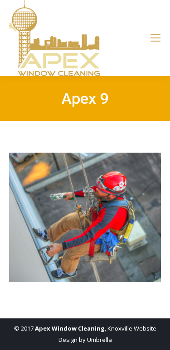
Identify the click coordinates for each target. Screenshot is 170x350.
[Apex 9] (85, 217)
